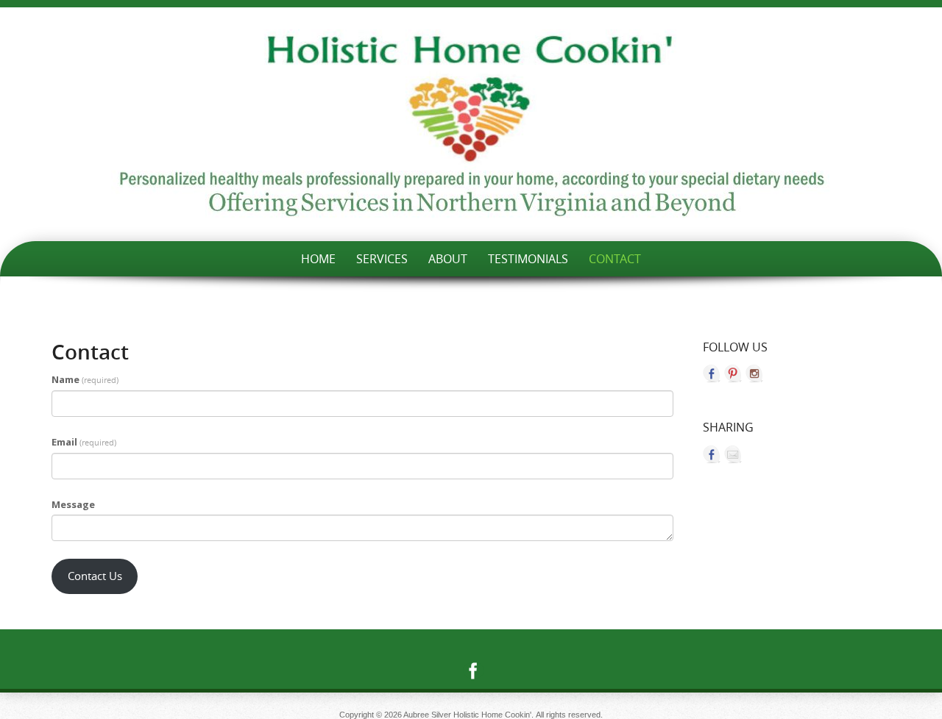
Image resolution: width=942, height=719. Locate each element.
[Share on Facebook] (711, 454)
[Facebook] (471, 670)
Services (382, 259)
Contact (615, 259)
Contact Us (95, 576)
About (447, 259)
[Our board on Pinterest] (733, 373)
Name (85, 379)
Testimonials (528, 259)
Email (84, 441)
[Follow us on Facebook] (711, 373)
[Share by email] (733, 454)
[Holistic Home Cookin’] (471, 124)
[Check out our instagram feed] (754, 373)
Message (73, 504)
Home (318, 259)
